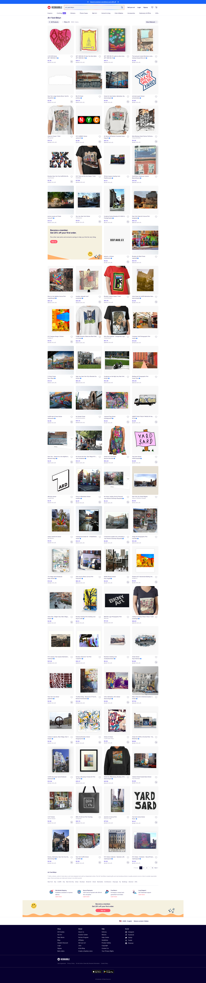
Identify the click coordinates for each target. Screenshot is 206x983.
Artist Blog (81, 948)
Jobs (79, 945)
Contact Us (105, 948)
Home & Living (105, 13)
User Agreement (61, 963)
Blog (58, 940)
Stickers (72, 13)
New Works (60, 937)
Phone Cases (84, 13)
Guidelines (105, 940)
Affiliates (81, 940)
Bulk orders (60, 951)
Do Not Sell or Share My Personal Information (88, 963)
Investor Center (83, 934)
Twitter (130, 937)
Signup (59, 948)
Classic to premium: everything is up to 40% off (103, 2)
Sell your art (82, 943)
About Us (81, 932)
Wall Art (94, 13)
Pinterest (130, 943)
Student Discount (62, 943)
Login (59, 945)
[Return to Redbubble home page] (55, 7)
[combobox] (94, 7)
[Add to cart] (71, 61)
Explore (50, 13)
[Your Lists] (152, 7)
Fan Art (59, 934)
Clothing (61, 13)
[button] (103, 2)
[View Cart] (156, 7)
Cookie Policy (104, 963)
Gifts (156, 13)
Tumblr (130, 940)
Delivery (104, 932)
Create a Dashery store (85, 951)
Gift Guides (60, 932)
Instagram (131, 932)
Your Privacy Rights (108, 951)
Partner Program (83, 937)
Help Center (105, 937)
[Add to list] (71, 56)
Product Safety (106, 943)
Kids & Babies (119, 13)
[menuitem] (50, 13)
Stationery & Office (145, 13)
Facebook (131, 935)
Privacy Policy (71, 963)
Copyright (105, 945)
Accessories (131, 13)
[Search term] (122, 7)
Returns (104, 934)
